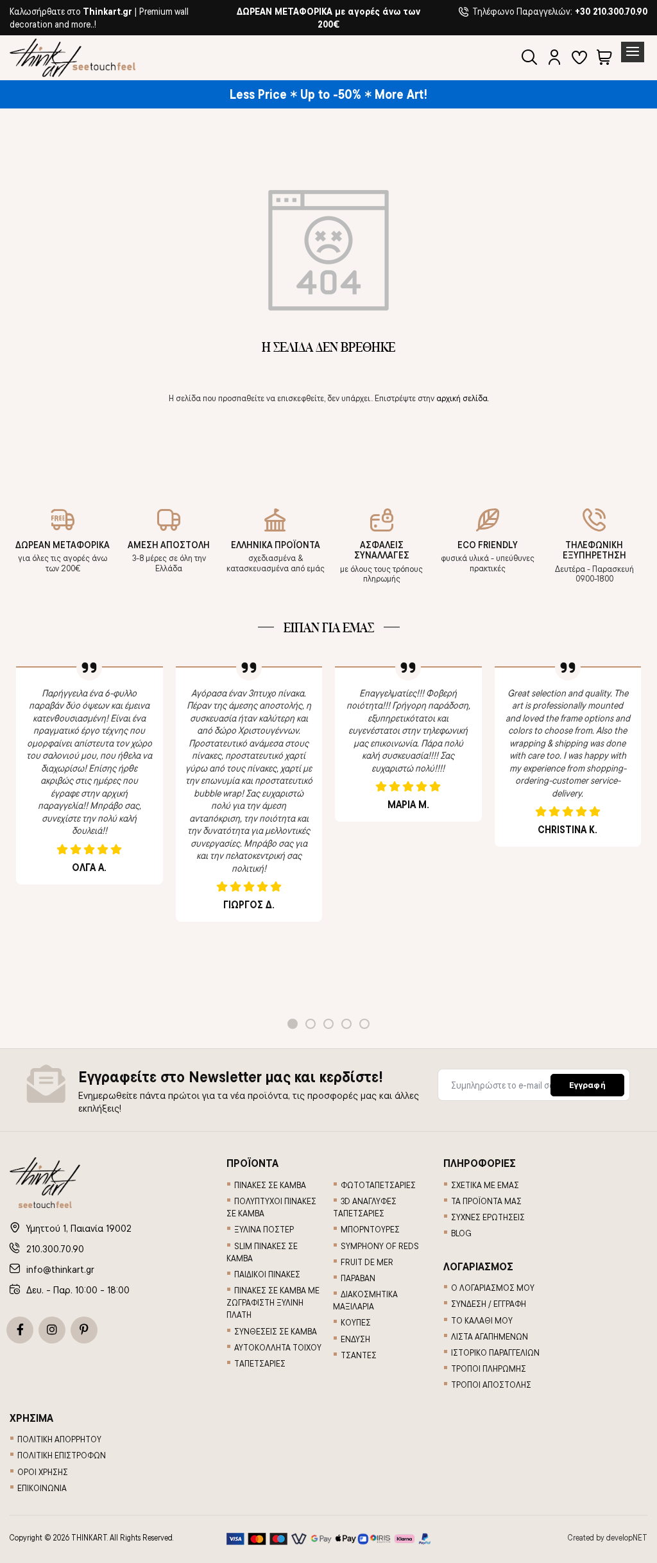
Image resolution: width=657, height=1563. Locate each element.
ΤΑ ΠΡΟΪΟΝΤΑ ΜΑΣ (486, 1201)
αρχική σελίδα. (462, 398)
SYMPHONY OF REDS (380, 1246)
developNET (626, 1537)
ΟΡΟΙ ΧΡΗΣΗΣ (42, 1472)
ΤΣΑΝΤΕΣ (359, 1355)
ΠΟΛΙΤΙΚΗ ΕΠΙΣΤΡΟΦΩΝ (61, 1455)
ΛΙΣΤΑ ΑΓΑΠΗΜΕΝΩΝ (489, 1336)
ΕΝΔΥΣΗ (355, 1339)
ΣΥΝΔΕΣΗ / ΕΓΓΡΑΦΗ (488, 1303)
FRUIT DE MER (367, 1262)
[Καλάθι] (604, 59)
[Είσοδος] (554, 59)
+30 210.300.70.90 (611, 11)
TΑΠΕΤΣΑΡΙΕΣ (260, 1363)
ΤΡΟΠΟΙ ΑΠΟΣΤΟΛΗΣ (491, 1384)
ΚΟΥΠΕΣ (356, 1322)
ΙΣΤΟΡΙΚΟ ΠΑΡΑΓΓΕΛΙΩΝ (495, 1352)
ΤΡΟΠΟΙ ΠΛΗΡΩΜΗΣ (488, 1368)
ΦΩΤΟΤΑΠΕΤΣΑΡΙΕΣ (378, 1185)
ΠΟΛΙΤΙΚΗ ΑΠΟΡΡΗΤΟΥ (59, 1439)
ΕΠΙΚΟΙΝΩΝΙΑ (42, 1488)
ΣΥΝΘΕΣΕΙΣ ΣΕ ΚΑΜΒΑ (275, 1331)
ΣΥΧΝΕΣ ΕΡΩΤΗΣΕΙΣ (488, 1217)
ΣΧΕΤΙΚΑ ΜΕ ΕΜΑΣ (485, 1185)
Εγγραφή (587, 1085)
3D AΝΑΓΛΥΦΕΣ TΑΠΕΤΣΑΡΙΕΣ (365, 1207)
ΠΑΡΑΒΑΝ (358, 1278)
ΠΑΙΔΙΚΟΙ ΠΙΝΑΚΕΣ (267, 1274)
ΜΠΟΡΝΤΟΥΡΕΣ (370, 1229)
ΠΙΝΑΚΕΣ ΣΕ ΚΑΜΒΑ (270, 1185)
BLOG (461, 1233)
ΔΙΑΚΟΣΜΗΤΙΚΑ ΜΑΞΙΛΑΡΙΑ (365, 1300)
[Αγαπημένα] (579, 59)
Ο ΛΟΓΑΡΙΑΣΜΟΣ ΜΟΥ (492, 1287)
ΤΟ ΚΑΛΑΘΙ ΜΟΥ (482, 1320)
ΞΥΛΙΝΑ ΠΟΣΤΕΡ (264, 1229)
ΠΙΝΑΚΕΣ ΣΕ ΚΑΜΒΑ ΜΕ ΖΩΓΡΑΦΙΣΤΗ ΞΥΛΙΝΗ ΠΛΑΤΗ (273, 1302)
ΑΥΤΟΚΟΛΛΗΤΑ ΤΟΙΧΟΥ (277, 1347)
